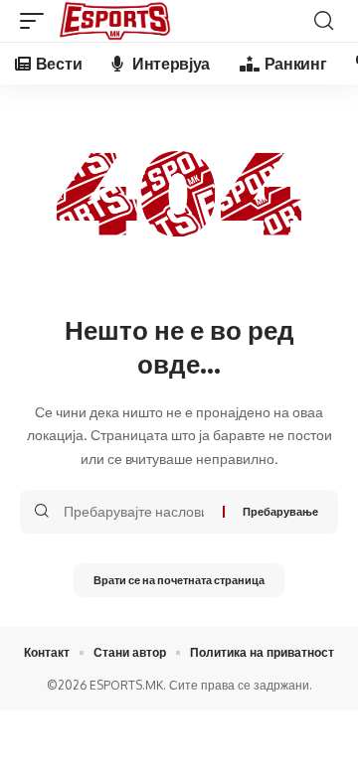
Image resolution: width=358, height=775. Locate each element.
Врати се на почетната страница (179, 579)
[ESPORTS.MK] (115, 21)
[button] (37, 21)
